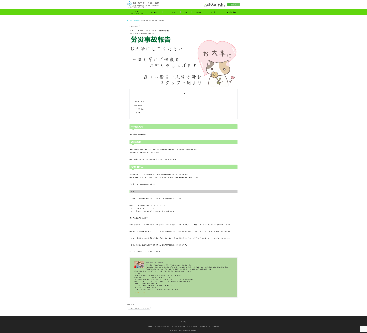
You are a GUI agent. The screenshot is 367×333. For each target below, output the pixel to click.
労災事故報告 (134, 26)
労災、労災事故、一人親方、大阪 (139, 308)
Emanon (194, 330)
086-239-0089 (215, 3)
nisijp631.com (139, 292)
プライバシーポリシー (214, 326)
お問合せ (233, 4)
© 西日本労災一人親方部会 (177, 330)
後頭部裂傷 (138, 105)
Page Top (183, 321)
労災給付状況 (139, 109)
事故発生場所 (139, 101)
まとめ (138, 113)
